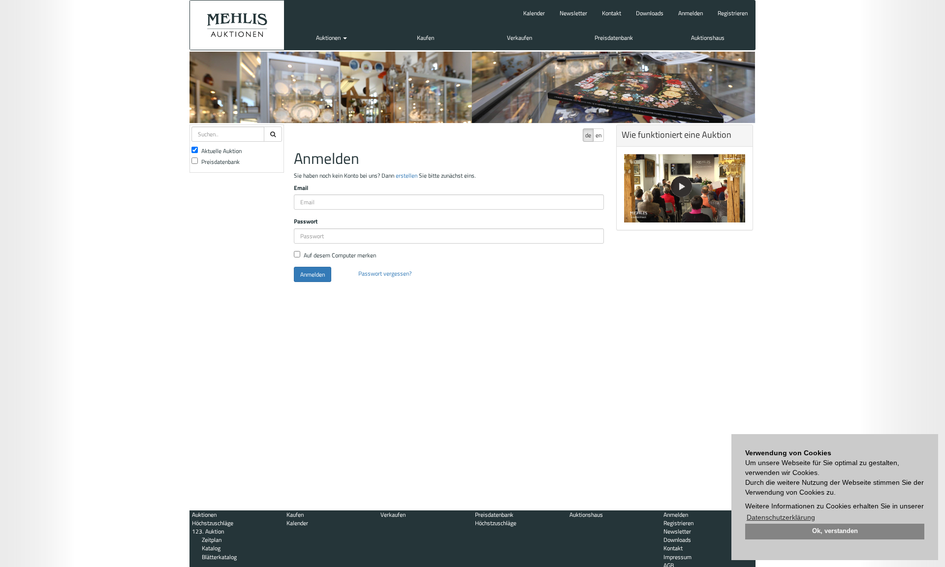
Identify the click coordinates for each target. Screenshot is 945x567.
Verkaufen (519, 37)
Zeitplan (211, 539)
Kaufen (425, 37)
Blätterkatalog (219, 557)
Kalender (534, 13)
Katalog (211, 548)
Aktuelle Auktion (221, 151)
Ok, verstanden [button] (835, 531)
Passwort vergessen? (384, 273)
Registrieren (733, 13)
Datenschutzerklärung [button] (781, 517)
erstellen (406, 175)
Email (301, 188)
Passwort (305, 221)
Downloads (649, 13)
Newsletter (573, 13)
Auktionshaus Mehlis (237, 25)
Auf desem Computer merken (340, 255)
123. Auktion (208, 531)
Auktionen (329, 37)
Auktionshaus (707, 37)
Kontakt (611, 13)
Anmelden (690, 13)
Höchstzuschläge (212, 523)
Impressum (677, 557)
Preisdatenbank (614, 37)
